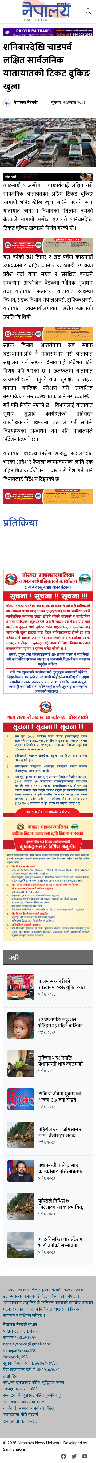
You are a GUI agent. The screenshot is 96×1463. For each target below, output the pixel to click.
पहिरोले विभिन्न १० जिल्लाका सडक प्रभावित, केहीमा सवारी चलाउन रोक (62, 1207)
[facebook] (63, 1457)
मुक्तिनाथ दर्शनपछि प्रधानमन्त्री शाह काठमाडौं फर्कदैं (60, 1064)
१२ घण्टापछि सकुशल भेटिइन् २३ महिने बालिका (60, 1023)
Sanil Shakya (14, 1449)
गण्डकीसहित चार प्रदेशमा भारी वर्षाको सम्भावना (61, 1242)
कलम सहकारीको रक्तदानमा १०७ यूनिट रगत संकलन (61, 987)
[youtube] (84, 1457)
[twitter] (74, 1457)
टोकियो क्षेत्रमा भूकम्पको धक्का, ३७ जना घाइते (59, 1097)
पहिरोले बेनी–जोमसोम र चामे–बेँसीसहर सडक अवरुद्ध (59, 1135)
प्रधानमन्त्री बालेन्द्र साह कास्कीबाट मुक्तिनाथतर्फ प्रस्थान (60, 1171)
